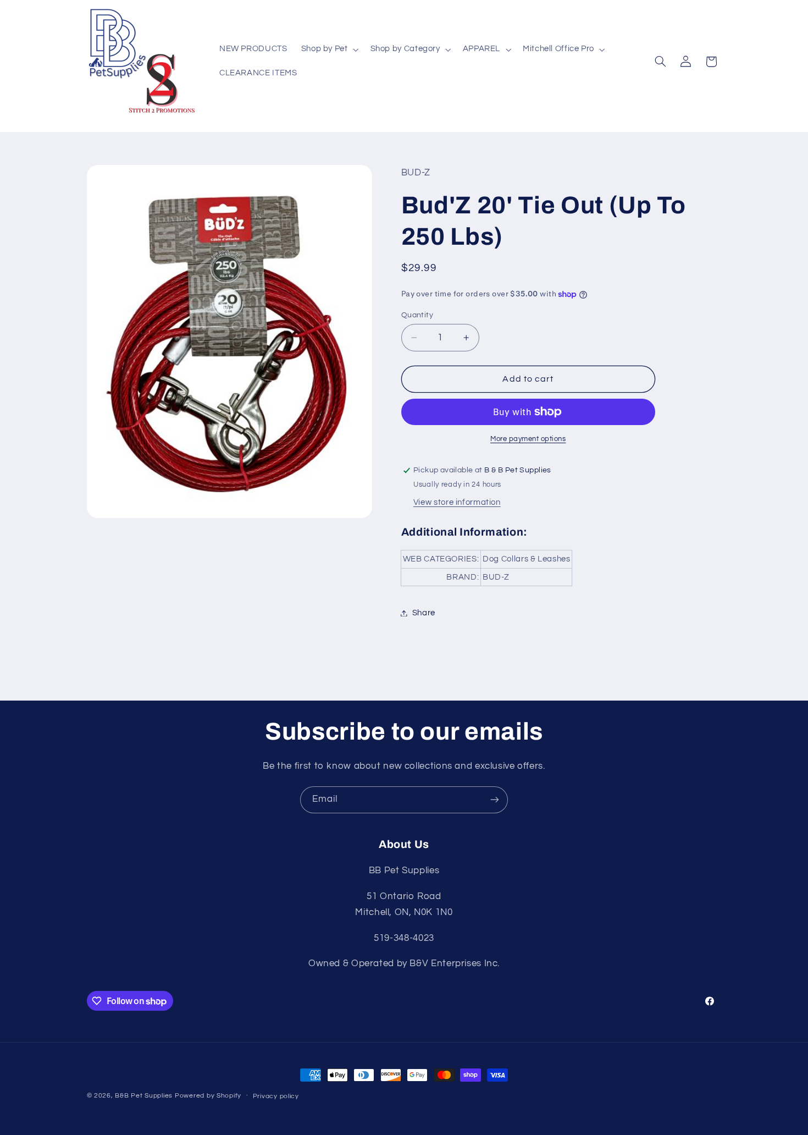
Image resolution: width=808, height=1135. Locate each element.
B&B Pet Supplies (144, 1096)
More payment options (528, 439)
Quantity (417, 315)
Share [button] (423, 613)
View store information (457, 502)
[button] (328, 49)
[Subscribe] (494, 799)
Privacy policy (276, 1096)
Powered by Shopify (208, 1096)
